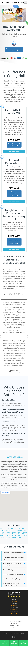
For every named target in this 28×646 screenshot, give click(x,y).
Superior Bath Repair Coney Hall (15, 621)
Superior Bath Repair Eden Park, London (19, 535)
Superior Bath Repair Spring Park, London (8, 535)
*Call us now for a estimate (14, 194)
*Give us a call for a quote (14, 242)
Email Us (15, 623)
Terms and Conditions (14, 625)
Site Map (14, 627)
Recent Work (23, 643)
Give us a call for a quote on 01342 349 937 (14, 50)
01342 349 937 (15, 619)
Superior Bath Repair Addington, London (25, 532)
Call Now (4, 643)
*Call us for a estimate (14, 145)
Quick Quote (14, 643)
